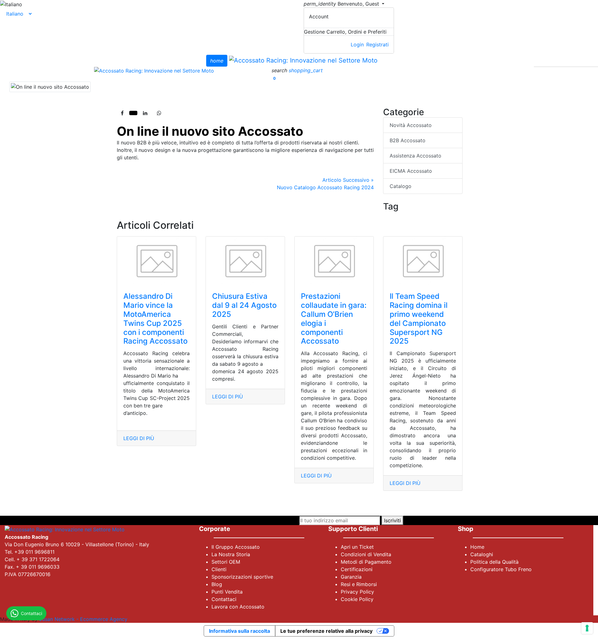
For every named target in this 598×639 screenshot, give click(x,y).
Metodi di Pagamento (366, 562)
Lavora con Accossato (237, 607)
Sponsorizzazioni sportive (242, 577)
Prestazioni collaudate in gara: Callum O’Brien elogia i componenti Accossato (334, 318)
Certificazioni (357, 569)
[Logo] (303, 60)
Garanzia (351, 577)
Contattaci (223, 599)
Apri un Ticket (357, 547)
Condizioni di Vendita (366, 554)
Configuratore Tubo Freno (501, 569)
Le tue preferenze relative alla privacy (326, 631)
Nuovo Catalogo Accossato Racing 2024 (325, 183)
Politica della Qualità (494, 562)
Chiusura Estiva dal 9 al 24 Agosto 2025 (244, 305)
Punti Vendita (227, 592)
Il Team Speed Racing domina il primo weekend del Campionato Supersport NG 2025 (419, 318)
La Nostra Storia (230, 554)
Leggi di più (138, 438)
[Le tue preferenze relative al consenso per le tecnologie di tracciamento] (587, 628)
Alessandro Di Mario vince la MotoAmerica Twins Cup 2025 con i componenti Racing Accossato (155, 318)
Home (477, 547)
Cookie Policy (357, 599)
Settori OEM (225, 562)
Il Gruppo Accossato (235, 547)
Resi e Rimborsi (359, 584)
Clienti (218, 569)
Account (319, 16)
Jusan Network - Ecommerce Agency (83, 619)
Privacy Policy (357, 592)
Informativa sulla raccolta (239, 631)
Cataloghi (481, 554)
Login (357, 44)
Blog (216, 584)
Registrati (377, 44)
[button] (280, 70)
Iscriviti (392, 520)
